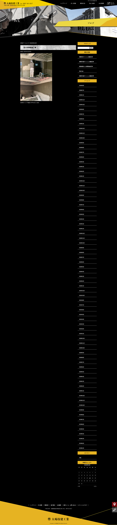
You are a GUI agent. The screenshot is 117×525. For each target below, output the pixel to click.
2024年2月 (81, 171)
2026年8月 (81, 85)
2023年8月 (81, 200)
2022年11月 (82, 238)
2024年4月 (81, 161)
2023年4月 (81, 219)
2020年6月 (81, 367)
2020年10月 (82, 348)
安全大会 (81, 71)
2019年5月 (81, 429)
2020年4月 (81, 376)
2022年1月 (81, 286)
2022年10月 (82, 243)
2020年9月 (81, 352)
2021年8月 (81, 300)
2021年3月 (81, 324)
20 (89, 478)
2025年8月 (81, 109)
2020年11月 (82, 343)
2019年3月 (81, 438)
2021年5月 (81, 314)
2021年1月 (81, 333)
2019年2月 (81, 443)
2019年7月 (81, 419)
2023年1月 (81, 228)
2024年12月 (82, 128)
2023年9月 (81, 195)
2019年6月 (81, 424)
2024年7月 (81, 152)
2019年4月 (81, 433)
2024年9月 (81, 142)
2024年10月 (82, 138)
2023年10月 (82, 190)
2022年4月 (81, 271)
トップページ (64, 3)
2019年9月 (81, 410)
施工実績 (92, 3)
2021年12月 (82, 290)
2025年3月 (81, 123)
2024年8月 (81, 147)
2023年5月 (81, 214)
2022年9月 (81, 247)
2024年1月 (81, 176)
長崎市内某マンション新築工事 (86, 61)
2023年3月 (81, 223)
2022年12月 (82, 233)
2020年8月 (81, 357)
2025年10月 (82, 104)
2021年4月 (81, 319)
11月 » (95, 486)
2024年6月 (81, 157)
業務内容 (82, 3)
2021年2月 (81, 328)
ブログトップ (87, 43)
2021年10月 (82, 295)
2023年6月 (81, 209)
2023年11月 (82, 185)
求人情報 (73, 3)
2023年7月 (81, 204)
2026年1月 (81, 95)
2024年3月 (81, 166)
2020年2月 (81, 386)
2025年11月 (82, 99)
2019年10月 (82, 405)
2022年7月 (81, 257)
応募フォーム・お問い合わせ (110, 3)
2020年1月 (81, 390)
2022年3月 (81, 276)
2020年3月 (81, 381)
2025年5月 (81, 119)
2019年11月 (82, 400)
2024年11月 (82, 133)
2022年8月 (81, 252)
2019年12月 (82, 395)
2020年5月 (81, 371)
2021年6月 (81, 309)
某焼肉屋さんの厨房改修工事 (86, 66)
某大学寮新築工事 (29, 47)
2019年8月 (81, 414)
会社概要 (101, 3)
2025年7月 (81, 114)
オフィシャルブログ (82, 505)
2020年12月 (82, 338)
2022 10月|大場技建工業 (92, 0)
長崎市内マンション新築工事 (86, 56)
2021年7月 (81, 305)
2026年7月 (81, 90)
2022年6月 (81, 262)
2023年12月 (82, 181)
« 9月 (79, 486)
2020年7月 (81, 362)
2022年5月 (81, 266)
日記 (80, 457)
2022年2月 (81, 281)
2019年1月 (81, 448)
